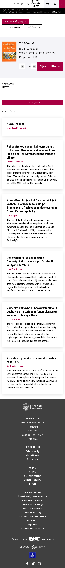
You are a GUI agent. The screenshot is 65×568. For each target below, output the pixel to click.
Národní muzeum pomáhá (32, 422)
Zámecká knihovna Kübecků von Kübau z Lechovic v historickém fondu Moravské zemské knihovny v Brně (32, 311)
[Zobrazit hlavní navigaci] (4, 4)
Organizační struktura (33, 476)
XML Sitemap (32, 520)
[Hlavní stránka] (4, 9)
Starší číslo (31, 27)
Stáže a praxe (32, 459)
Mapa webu (32, 524)
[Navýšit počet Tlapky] (34, 66)
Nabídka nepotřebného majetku (32, 516)
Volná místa (32, 439)
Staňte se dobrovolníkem (32, 435)
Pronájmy (32, 430)
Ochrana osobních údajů (32, 504)
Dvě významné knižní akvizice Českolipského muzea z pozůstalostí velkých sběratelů (30, 261)
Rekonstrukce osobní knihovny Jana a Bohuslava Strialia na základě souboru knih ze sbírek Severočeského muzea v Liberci (31, 152)
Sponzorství (32, 427)
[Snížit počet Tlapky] (22, 66)
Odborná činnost (33, 455)
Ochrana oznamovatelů (32, 508)
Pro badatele (32, 447)
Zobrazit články (32, 102)
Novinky (32, 472)
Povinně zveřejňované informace (32, 496)
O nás (32, 467)
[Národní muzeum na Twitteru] (33, 564)
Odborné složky (32, 451)
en (18, 3)
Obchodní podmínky (32, 512)
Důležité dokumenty (32, 480)
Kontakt (32, 484)
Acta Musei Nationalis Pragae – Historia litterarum (27, 12)
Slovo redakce (15, 124)
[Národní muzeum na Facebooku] (27, 564)
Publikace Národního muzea (36, 4)
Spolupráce (32, 418)
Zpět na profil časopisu (15, 21)
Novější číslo (14, 27)
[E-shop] (47, 4)
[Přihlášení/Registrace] (55, 4)
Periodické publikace (19, 9)
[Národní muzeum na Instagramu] (39, 564)
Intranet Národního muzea (32, 528)
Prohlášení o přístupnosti (32, 500)
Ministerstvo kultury (32, 492)
